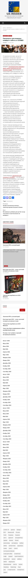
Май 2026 (5, 349)
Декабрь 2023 (7, 430)
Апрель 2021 (6, 514)
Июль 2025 (6, 377)
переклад (13, 567)
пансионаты (9, 201)
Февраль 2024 (7, 425)
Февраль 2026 (7, 357)
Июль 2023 (6, 444)
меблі (5, 561)
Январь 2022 (6, 495)
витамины (15, 543)
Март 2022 (6, 489)
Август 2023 (6, 441)
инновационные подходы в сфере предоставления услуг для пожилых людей (13, 68)
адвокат (10, 537)
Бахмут (19, 529)
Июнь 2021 (6, 509)
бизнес (11, 540)
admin (5, 42)
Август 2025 (6, 374)
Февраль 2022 (7, 492)
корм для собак (8, 553)
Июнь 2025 (6, 380)
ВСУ (5, 532)
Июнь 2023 (6, 447)
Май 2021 (5, 512)
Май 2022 (5, 484)
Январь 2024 (6, 427)
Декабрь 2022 (7, 464)
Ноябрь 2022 (6, 467)
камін (5, 548)
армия (5, 540)
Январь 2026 (6, 360)
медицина (12, 561)
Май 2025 (5, 383)
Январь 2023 (6, 461)
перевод (6, 567)
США (5, 535)
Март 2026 (6, 354)
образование (7, 564)
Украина (10, 535)
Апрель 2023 (6, 453)
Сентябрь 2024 (7, 405)
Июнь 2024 (6, 413)
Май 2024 (5, 416)
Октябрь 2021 (7, 503)
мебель (19, 559)
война (21, 543)
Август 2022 (6, 475)
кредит (10, 556)
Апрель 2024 (6, 419)
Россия (18, 532)
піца (19, 567)
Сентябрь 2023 (7, 439)
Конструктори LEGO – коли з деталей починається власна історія (14, 258)
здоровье (20, 545)
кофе (5, 556)
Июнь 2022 (6, 481)
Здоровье (5, 35)
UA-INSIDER (14, 13)
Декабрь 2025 (7, 363)
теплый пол (20, 569)
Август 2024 (6, 408)
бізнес (16, 540)
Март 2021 (6, 517)
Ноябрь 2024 (6, 399)
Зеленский (11, 532)
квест (10, 548)
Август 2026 (6, 340)
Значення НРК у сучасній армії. (14, 234)
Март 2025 (6, 388)
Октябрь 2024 (7, 402)
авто (5, 537)
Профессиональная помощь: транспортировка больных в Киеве (13, 205)
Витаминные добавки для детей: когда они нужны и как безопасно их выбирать (14, 212)
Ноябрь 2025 (6, 366)
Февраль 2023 (7, 458)
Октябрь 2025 (7, 368)
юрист (5, 572)
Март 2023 (6, 455)
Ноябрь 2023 (6, 433)
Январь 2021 (6, 523)
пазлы (20, 564)
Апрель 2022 (6, 486)
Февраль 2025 (7, 391)
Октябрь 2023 (7, 436)
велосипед (7, 543)
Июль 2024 (6, 411)
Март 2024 (6, 422)
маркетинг (7, 559)
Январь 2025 (6, 394)
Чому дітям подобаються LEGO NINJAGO (14, 284)
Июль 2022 (6, 478)
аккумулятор (18, 537)
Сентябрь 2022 (7, 472)
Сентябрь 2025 (7, 371)
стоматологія (11, 569)
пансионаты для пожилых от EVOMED (12, 176)
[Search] (24, 23)
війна (5, 545)
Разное (10, 35)
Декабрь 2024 (7, 397)
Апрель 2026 (6, 352)
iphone (13, 529)
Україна (17, 535)
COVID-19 (6, 529)
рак (5, 569)
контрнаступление (9, 551)
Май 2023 (5, 450)
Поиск (5, 306)
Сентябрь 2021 (7, 506)
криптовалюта (19, 556)
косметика (17, 553)
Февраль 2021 (7, 520)
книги (15, 548)
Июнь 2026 (6, 346)
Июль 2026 (6, 343)
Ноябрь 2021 (6, 500)
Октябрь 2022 (7, 470)
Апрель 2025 (6, 385)
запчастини (12, 545)
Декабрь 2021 (7, 498)
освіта (15, 564)
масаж (13, 559)
